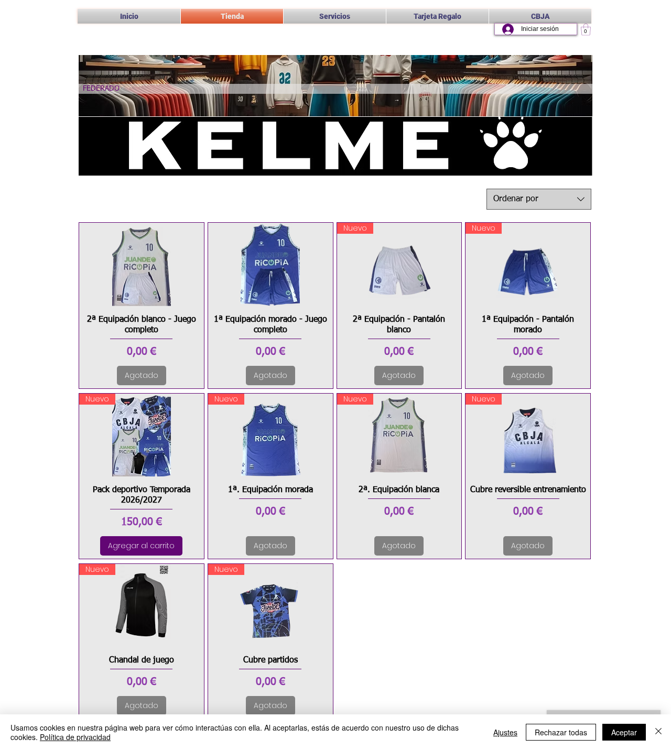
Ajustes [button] (505, 732)
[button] (335, 16)
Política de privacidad (75, 737)
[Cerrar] (658, 732)
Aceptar (624, 732)
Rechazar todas (561, 732)
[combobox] (538, 199)
